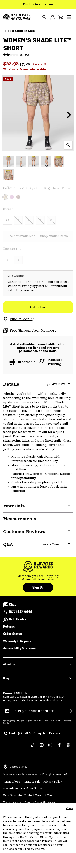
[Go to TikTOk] (32, 746)
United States (18, 766)
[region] (38, 828)
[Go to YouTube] (68, 746)
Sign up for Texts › (31, 733)
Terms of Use (49, 721)
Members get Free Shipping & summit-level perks (38, 577)
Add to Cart (38, 307)
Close (69, 808)
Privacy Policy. (34, 848)
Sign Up (38, 587)
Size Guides (16, 275)
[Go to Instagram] (50, 746)
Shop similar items (54, 236)
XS (7, 220)
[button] (69, 17)
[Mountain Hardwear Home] (17, 17)
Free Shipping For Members (33, 330)
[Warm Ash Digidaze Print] (18, 197)
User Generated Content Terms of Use (27, 795)
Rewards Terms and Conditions (22, 788)
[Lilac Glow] (12, 197)
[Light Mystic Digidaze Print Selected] (5, 197)
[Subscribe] (70, 711)
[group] (38, 577)
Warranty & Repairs (17, 641)
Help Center (17, 619)
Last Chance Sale (21, 31)
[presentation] (44, 17)
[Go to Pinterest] (41, 746)
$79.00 (25, 64)
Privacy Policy (52, 781)
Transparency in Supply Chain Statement (29, 802)
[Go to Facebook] (59, 746)
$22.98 (11, 64)
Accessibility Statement (20, 648)
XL (51, 220)
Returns (9, 626)
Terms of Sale (31, 781)
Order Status (12, 634)
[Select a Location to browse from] (5, 766)
